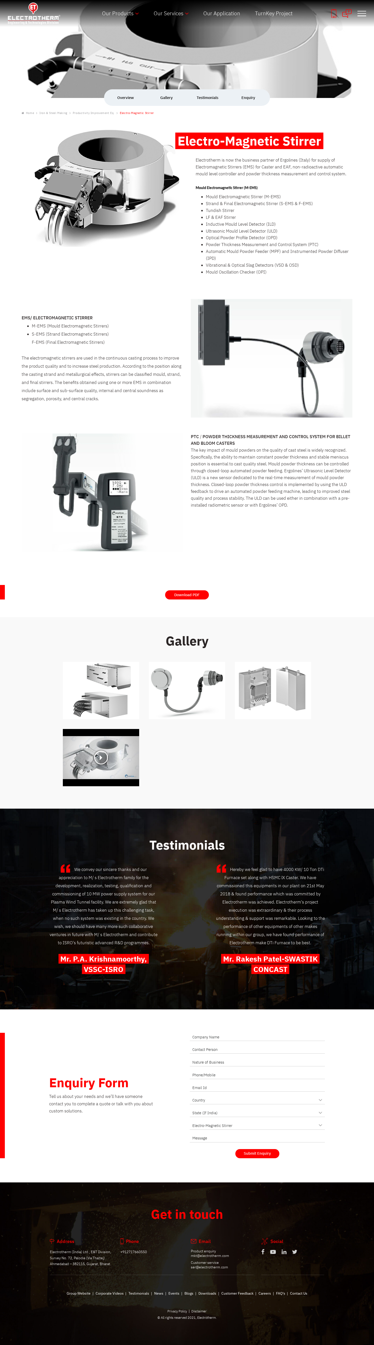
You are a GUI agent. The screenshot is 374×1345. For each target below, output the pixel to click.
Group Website (79, 1293)
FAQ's (280, 1293)
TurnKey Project (274, 13)
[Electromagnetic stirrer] (101, 757)
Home (30, 113)
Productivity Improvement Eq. (93, 113)
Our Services (168, 13)
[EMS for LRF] (273, 690)
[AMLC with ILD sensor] (187, 690)
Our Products (118, 13)
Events (173, 1293)
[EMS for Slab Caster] (101, 690)
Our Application (221, 13)
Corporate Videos (110, 1293)
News (158, 1293)
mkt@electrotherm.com (210, 1255)
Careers (264, 1293)
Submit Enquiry (257, 1153)
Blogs (188, 1293)
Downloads (207, 1293)
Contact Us (298, 1293)
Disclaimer (199, 1311)
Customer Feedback (237, 1293)
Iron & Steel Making (53, 113)
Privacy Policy (177, 1311)
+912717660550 (133, 1252)
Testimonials (138, 1293)
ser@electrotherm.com (209, 1267)
